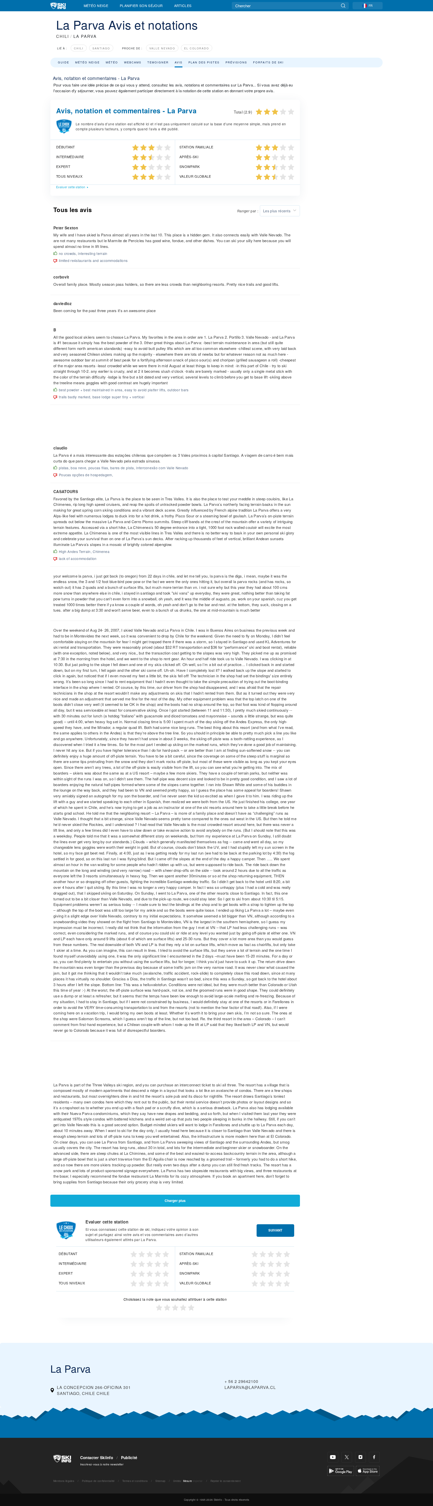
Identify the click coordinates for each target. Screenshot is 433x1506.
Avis (178, 62)
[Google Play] (340, 1470)
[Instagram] (360, 1457)
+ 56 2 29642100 (241, 1381)
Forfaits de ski (268, 62)
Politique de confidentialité (98, 1481)
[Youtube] (333, 1457)
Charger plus (175, 1200)
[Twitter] (346, 1457)
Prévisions (236, 62)
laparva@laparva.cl (250, 1387)
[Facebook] (374, 1457)
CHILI (62, 36)
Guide (63, 62)
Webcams (132, 62)
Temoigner (158, 62)
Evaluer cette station (70, 187)
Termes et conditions (135, 1481)
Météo (112, 62)
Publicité (129, 1457)
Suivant (275, 1230)
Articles (183, 5)
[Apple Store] (368, 1470)
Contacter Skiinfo (96, 1457)
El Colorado (196, 48)
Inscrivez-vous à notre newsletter (102, 1464)
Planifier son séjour (141, 5)
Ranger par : (247, 210)
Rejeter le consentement (225, 1481)
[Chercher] (343, 5)
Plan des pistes (204, 62)
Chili (78, 48)
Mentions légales (63, 1481)
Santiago (101, 48)
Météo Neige (96, 5)
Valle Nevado (162, 48)
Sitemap (160, 1481)
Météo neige (87, 62)
